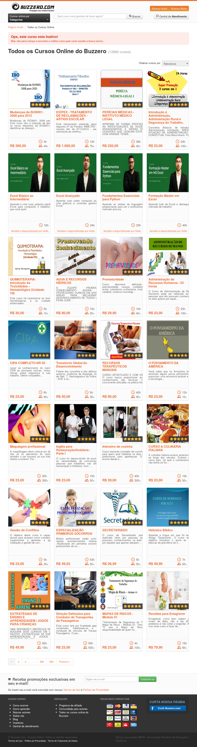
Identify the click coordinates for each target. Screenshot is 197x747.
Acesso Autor (159, 8)
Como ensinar (20, 705)
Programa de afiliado (70, 705)
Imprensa (18, 722)
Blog (15, 719)
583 (51, 661)
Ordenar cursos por (149, 63)
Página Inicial (15, 27)
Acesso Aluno (179, 8)
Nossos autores (21, 712)
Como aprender (21, 709)
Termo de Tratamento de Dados (63, 740)
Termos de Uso (71, 690)
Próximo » (64, 661)
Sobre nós (18, 716)
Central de (173, 16)
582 (42, 661)
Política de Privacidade (96, 690)
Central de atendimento (26, 726)
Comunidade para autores (73, 709)
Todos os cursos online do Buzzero (73, 714)
